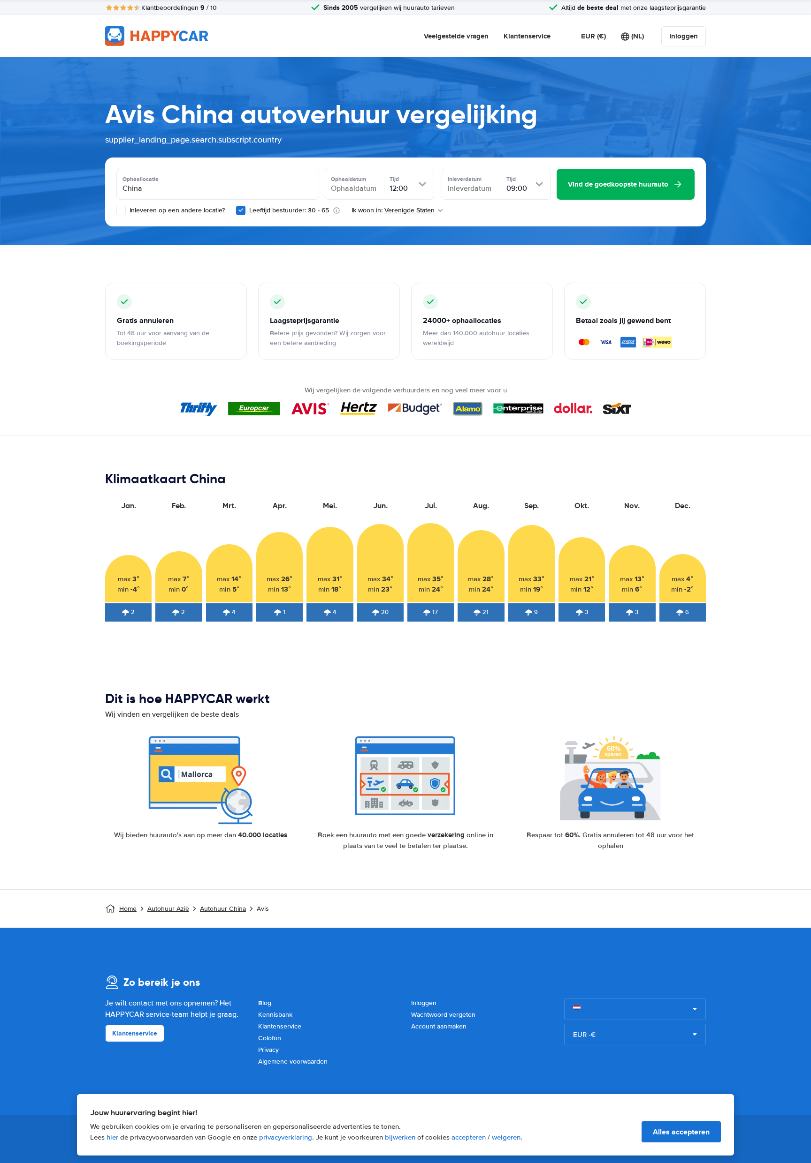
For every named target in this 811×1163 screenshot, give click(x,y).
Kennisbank (275, 1015)
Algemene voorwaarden (293, 1061)
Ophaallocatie (140, 179)
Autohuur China (223, 909)
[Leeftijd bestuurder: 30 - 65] (240, 210)
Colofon (269, 1038)
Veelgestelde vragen (456, 36)
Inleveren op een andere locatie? (176, 210)
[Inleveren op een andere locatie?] (121, 210)
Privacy (268, 1050)
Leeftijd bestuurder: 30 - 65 (289, 210)
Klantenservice (527, 36)
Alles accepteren (681, 1131)
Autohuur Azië (168, 909)
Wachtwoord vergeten (443, 1015)
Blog (264, 1003)
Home (128, 909)
